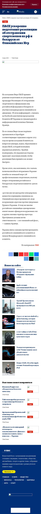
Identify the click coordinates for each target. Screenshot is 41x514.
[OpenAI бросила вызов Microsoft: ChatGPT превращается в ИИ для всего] (8, 306)
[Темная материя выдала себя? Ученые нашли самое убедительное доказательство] (8, 353)
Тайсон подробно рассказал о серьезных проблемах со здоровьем (13, 401)
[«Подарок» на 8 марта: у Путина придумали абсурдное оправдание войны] (8, 275)
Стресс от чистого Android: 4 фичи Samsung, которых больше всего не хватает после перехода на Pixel (27, 320)
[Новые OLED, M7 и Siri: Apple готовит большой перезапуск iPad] (8, 369)
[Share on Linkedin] (24, 48)
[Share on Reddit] (32, 48)
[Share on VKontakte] (36, 48)
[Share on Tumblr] (28, 48)
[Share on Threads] (8, 53)
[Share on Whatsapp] (20, 48)
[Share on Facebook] (3, 48)
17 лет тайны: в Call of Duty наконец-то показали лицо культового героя (27, 334)
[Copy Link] (12, 53)
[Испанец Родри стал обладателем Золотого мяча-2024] (33, 389)
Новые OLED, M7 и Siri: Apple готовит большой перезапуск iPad (28, 365)
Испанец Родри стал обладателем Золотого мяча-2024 (11, 389)
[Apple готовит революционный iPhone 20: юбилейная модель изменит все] (8, 291)
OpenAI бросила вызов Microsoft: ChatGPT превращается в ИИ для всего (26, 304)
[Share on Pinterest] (16, 48)
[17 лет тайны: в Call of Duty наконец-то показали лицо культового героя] (8, 338)
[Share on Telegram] (3, 53)
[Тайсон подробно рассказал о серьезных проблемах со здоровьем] (33, 401)
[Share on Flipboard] (12, 48)
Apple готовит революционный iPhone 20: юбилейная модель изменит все (27, 289)
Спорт (5, 21)
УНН (37, 245)
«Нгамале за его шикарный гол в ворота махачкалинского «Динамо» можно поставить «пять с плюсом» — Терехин (13, 431)
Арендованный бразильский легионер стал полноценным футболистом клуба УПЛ (14, 415)
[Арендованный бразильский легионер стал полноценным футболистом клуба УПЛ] (33, 414)
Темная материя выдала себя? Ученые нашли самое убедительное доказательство (27, 351)
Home (4, 18)
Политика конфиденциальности (13, 4)
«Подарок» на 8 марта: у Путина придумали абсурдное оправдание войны (26, 273)
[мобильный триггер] (4, 11)
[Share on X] (8, 48)
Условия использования (10, 7)
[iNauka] (20, 11)
